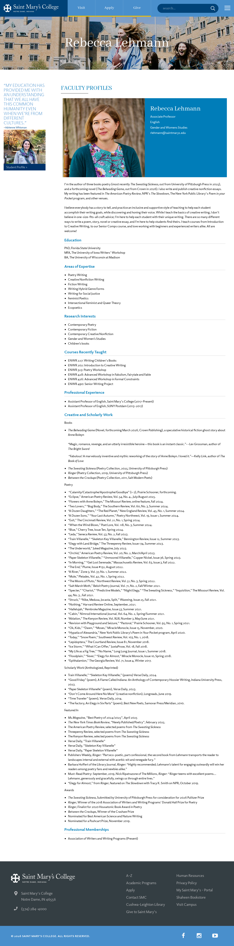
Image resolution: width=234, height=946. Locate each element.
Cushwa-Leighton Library (145, 904)
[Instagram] (199, 936)
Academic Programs (141, 882)
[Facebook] (183, 936)
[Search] (187, 8)
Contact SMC (136, 897)
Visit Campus (186, 904)
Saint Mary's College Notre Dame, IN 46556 (38, 896)
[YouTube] (215, 936)
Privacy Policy (186, 882)
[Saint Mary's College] (31, 8)
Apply (130, 889)
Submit (213, 8)
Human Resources (190, 875)
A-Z (129, 875)
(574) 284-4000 (34, 908)
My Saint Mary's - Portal (194, 889)
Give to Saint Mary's (141, 911)
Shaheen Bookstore (191, 897)
